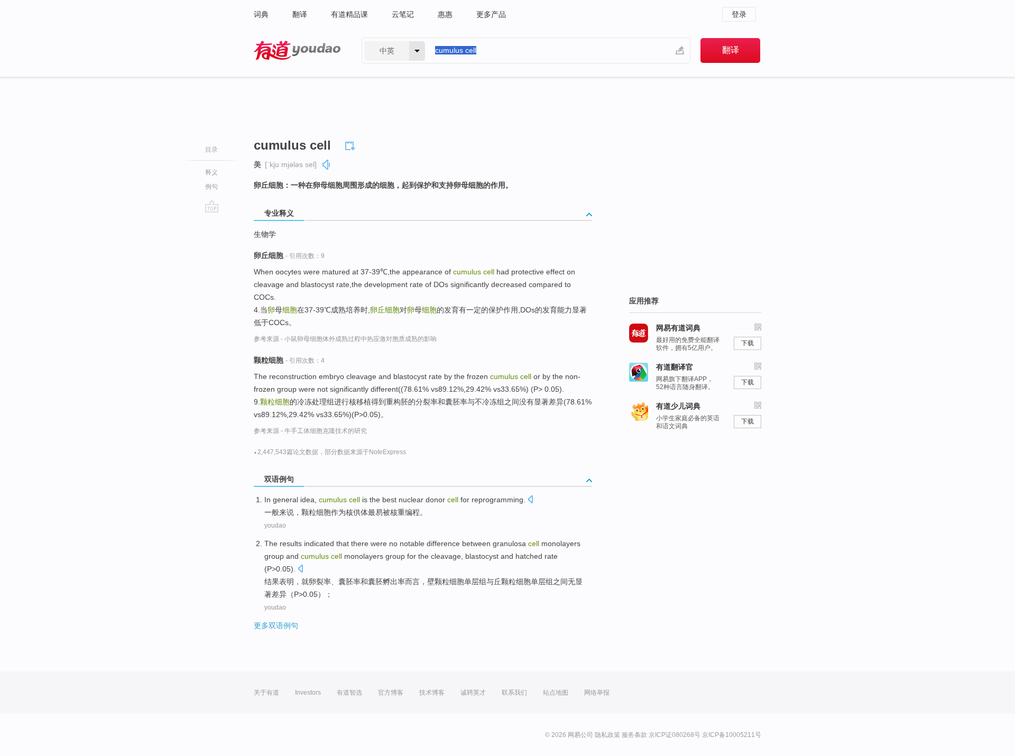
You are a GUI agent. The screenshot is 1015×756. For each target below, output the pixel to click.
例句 (211, 186)
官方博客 (390, 692)
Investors (308, 692)
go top (211, 206)
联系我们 (514, 692)
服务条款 (634, 735)
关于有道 (266, 692)
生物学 (265, 234)
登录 (739, 14)
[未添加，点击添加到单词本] (351, 144)
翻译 (299, 14)
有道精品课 (349, 14)
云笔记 (403, 14)
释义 (211, 172)
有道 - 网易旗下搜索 (297, 50)
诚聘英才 (473, 692)
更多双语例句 (276, 625)
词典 (261, 14)
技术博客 (432, 692)
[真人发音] (326, 164)
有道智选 (349, 692)
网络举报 (597, 692)
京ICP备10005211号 (731, 735)
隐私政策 (607, 735)
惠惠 (445, 14)
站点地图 (555, 692)
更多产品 (491, 14)
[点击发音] (530, 500)
